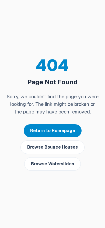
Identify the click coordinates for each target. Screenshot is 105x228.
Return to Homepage (52, 130)
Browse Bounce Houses (52, 147)
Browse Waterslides (52, 164)
